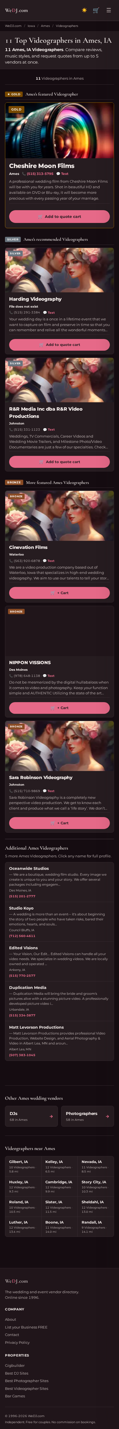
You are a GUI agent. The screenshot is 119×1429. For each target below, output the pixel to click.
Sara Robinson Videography (41, 777)
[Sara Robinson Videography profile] (59, 746)
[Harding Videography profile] (59, 270)
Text (62, 174)
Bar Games (15, 1396)
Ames (45, 26)
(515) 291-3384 (27, 312)
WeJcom (16, 10)
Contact (12, 1334)
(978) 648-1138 (27, 676)
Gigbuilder (15, 1365)
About (10, 1319)
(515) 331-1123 (27, 429)
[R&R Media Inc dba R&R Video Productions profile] (59, 380)
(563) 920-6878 (27, 561)
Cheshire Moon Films (41, 166)
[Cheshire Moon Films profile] (59, 130)
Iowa (31, 26)
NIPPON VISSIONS (29, 662)
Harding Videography (35, 299)
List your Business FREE (26, 1327)
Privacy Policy (17, 1342)
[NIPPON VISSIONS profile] (59, 631)
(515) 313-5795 (40, 174)
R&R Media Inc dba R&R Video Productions (45, 412)
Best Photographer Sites (26, 1380)
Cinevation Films (28, 547)
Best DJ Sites (16, 1373)
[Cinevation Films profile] (59, 516)
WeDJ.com (13, 26)
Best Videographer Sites (26, 1388)
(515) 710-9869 (27, 791)
